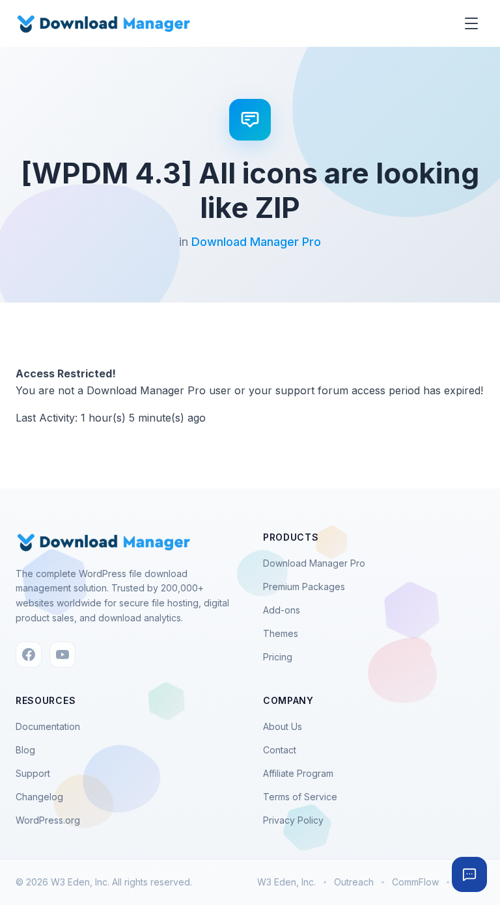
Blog (25, 749)
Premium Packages (304, 586)
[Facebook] (29, 655)
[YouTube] (62, 655)
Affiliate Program (298, 773)
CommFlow (415, 881)
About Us (282, 726)
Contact (279, 749)
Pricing (277, 656)
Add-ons (281, 609)
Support (33, 773)
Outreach (354, 881)
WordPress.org (48, 820)
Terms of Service (300, 796)
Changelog (39, 796)
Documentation (48, 726)
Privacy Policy (293, 820)
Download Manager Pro (256, 242)
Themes (280, 633)
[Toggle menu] (471, 23)
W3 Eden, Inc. (286, 881)
